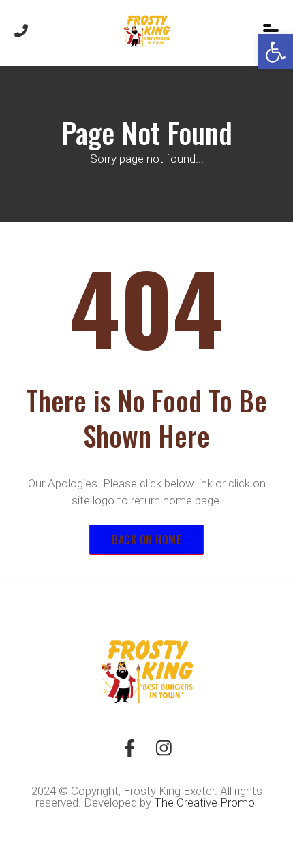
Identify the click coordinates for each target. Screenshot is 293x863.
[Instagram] (163, 752)
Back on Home (146, 540)
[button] (275, 51)
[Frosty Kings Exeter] (146, 30)
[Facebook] (129, 752)
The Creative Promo (206, 802)
